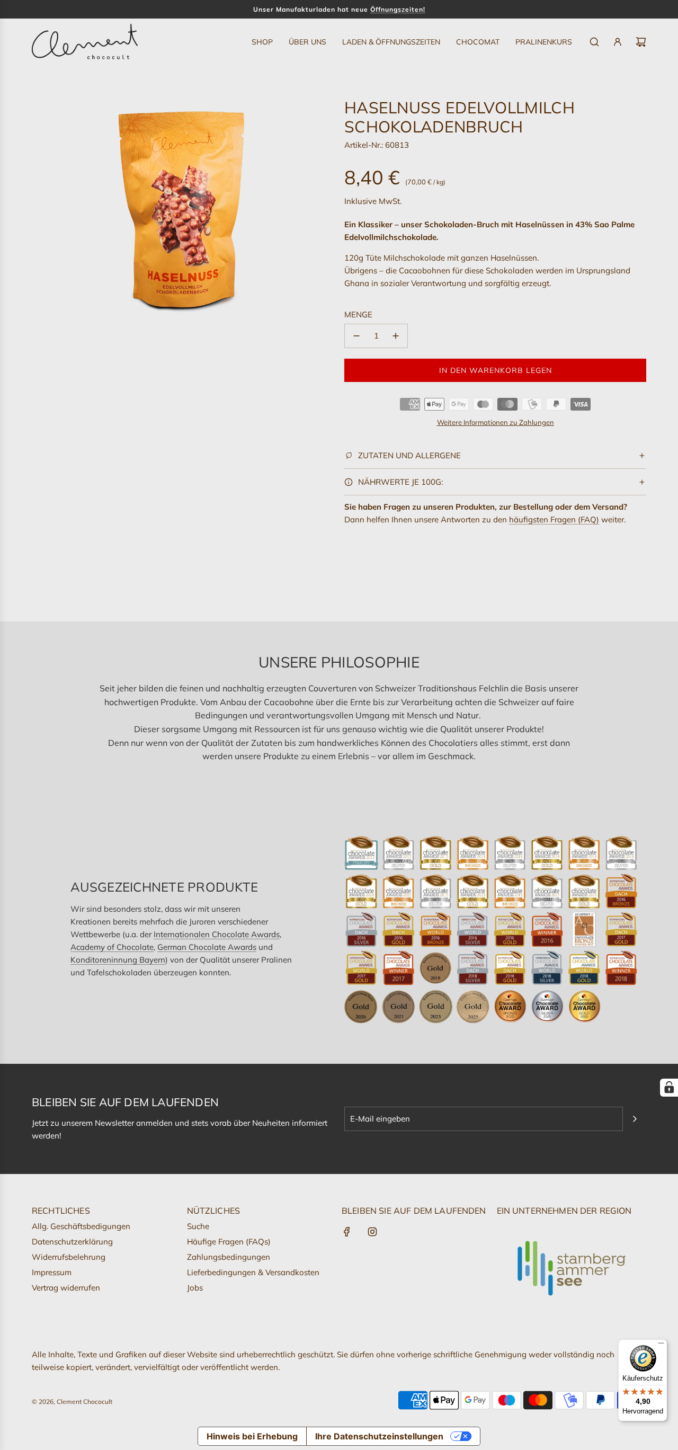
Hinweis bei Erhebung (252, 1436)
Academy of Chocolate (112, 947)
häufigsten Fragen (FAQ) (554, 519)
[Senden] (634, 1119)
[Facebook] (347, 1231)
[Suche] (594, 42)
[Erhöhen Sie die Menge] (395, 336)
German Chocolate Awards (206, 947)
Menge (358, 314)
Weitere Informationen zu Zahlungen (495, 422)
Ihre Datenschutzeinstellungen (379, 1436)
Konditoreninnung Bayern (117, 960)
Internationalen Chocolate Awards (217, 934)
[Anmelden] (617, 42)
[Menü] (661, 1345)
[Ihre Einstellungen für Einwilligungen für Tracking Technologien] (669, 1088)
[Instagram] (372, 1231)
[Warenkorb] (641, 42)
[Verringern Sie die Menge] (356, 336)
